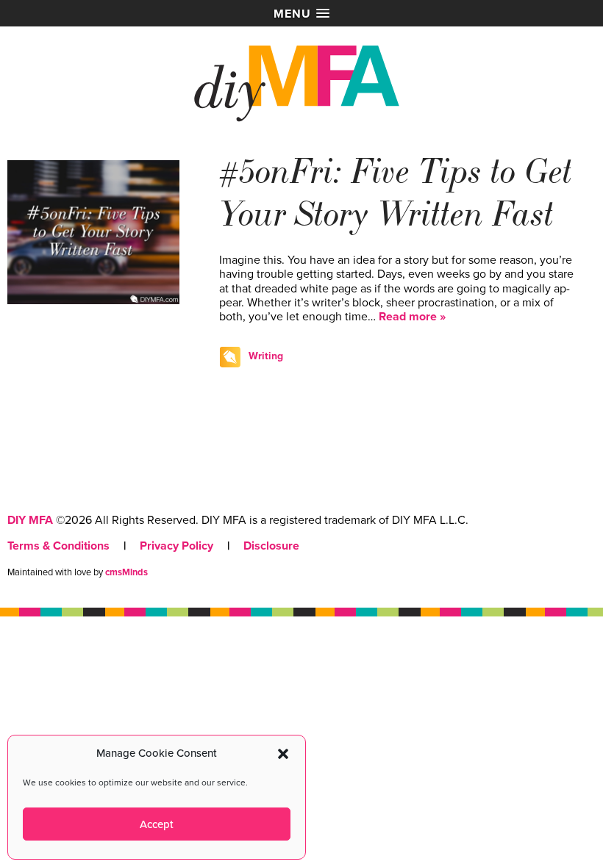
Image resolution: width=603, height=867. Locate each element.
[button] (283, 754)
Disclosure (271, 546)
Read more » (412, 316)
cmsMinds (126, 572)
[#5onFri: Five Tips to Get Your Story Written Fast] (93, 300)
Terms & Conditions (58, 546)
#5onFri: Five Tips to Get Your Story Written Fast (396, 193)
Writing (266, 356)
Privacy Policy (176, 546)
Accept (157, 824)
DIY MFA (30, 520)
